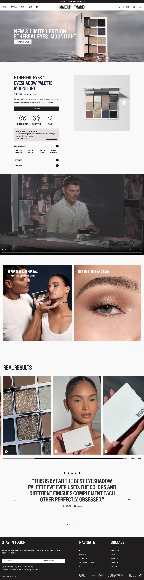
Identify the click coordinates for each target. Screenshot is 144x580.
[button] (140, 575)
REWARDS (14, 7)
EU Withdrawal (133, 575)
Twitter (114, 566)
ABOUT (30, 7)
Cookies (94, 576)
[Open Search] (119, 7)
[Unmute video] (10, 451)
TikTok (113, 554)
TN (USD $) (126, 7)
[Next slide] (136, 345)
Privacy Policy (100, 575)
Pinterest (114, 558)
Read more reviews (51, 138)
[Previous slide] (129, 345)
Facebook (114, 562)
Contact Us (83, 558)
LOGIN (134, 7)
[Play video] (56, 451)
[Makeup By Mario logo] (72, 7)
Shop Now (36, 108)
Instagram (115, 550)
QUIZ (22, 7)
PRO (37, 7)
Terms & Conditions (82, 575)
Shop (81, 550)
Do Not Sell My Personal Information (115, 575)
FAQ (80, 566)
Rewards (82, 554)
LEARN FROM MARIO (23, 42)
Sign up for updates (49, 561)
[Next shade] (124, 102)
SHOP (5, 7)
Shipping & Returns (86, 562)
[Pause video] (6, 451)
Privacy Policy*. (29, 566)
